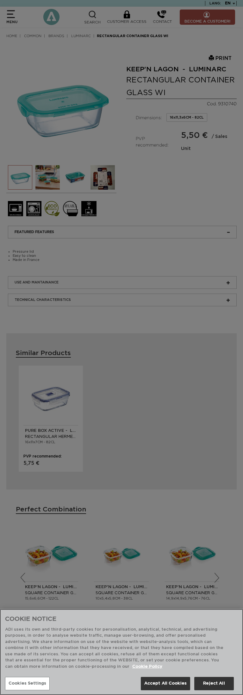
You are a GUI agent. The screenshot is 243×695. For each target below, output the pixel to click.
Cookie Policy (147, 667)
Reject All (214, 683)
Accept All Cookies (165, 683)
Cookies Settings (27, 683)
